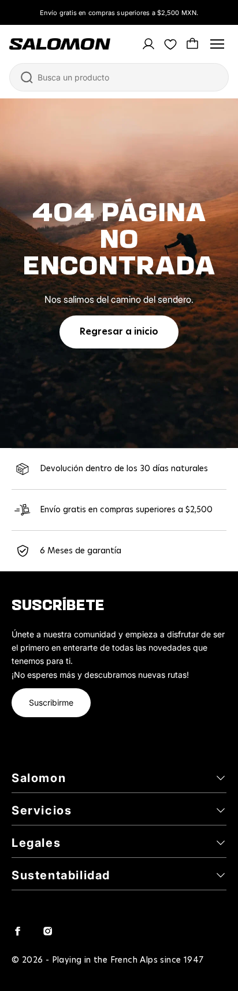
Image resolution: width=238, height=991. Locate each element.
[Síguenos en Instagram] (47, 931)
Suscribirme (51, 702)
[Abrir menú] (217, 44)
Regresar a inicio (119, 331)
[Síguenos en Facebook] (17, 931)
